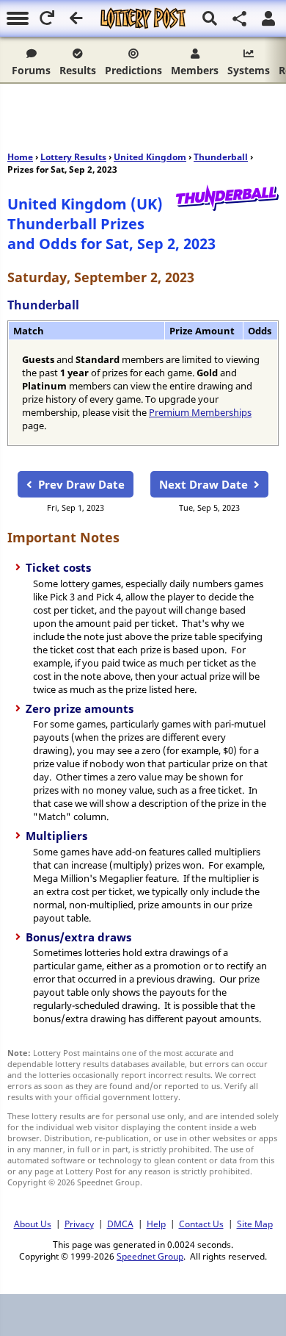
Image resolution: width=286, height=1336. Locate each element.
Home (20, 157)
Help (156, 1223)
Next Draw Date (203, 484)
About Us (32, 1223)
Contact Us (201, 1223)
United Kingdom (150, 157)
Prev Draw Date (81, 484)
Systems (248, 70)
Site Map (255, 1223)
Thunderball (221, 157)
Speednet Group (150, 1256)
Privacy (79, 1223)
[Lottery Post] (143, 18)
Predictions (133, 70)
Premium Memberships (200, 412)
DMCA (120, 1223)
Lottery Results (73, 157)
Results (77, 70)
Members (195, 70)
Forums (31, 70)
